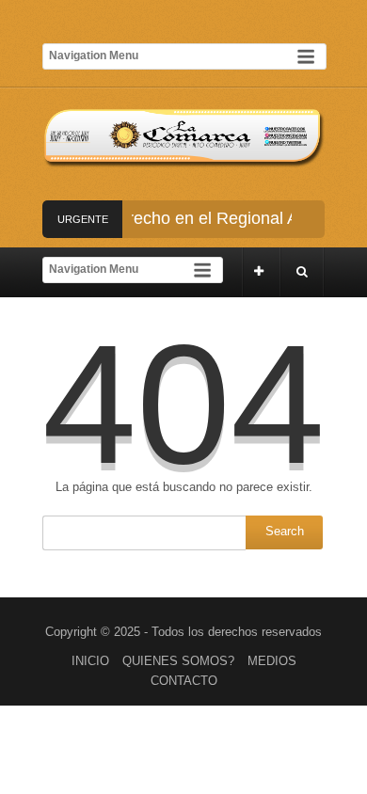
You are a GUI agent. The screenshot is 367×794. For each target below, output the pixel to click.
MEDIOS (271, 661)
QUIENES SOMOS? (178, 661)
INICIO (90, 661)
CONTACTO (184, 681)
